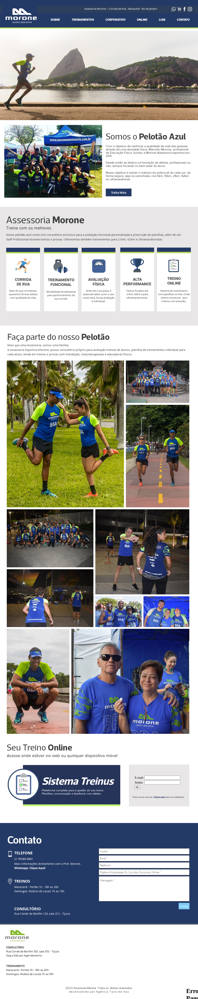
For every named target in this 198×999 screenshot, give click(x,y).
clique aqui (159, 797)
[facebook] (184, 9)
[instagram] (190, 9)
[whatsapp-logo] (174, 9)
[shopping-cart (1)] (179, 9)
